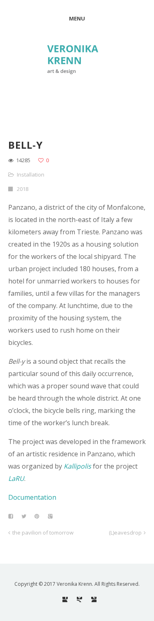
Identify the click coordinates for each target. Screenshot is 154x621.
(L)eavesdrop (125, 532)
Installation (30, 174)
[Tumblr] (94, 599)
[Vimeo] (79, 599)
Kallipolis (77, 466)
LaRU (16, 478)
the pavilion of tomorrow (43, 532)
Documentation (32, 497)
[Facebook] (65, 599)
